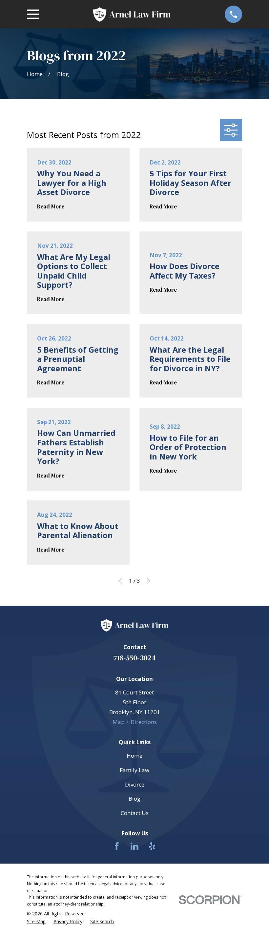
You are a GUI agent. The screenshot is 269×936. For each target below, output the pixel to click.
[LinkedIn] (134, 846)
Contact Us (135, 813)
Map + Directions (135, 722)
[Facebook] (117, 846)
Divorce (134, 784)
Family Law (134, 770)
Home (134, 755)
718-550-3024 (134, 658)
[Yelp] (152, 846)
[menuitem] (36, 922)
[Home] (132, 14)
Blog (134, 798)
